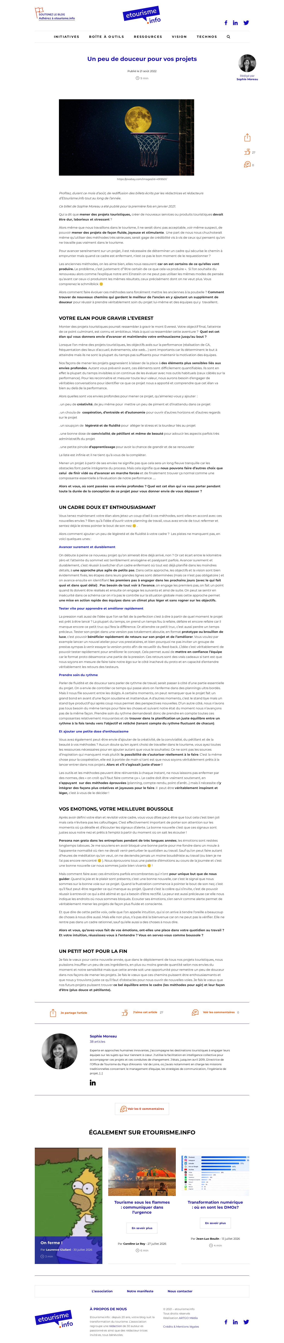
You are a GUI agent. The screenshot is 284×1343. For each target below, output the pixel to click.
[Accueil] (142, 7)
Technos (207, 37)
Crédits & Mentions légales (181, 1327)
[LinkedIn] (235, 22)
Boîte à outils (106, 37)
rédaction (115, 1326)
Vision (179, 37)
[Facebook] (226, 22)
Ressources (148, 37)
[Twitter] (246, 22)
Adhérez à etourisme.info (57, 18)
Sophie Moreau (103, 1036)
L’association (102, 1291)
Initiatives (67, 37)
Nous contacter (180, 1291)
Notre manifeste (140, 1291)
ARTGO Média (188, 1318)
